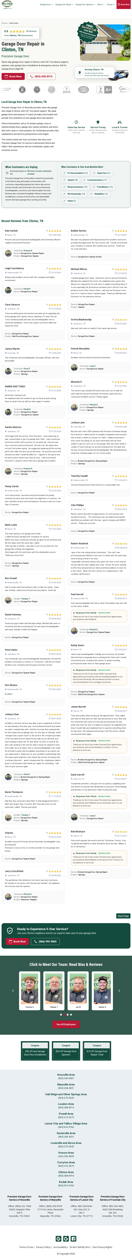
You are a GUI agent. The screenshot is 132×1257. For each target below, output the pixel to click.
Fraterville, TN (13, 353)
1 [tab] (61, 1014)
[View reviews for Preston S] (8, 253)
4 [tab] (71, 1014)
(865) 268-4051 (66, 1088)
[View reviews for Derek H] (8, 290)
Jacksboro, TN (13, 309)
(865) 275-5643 (66, 1097)
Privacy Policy (43, 1247)
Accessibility (60, 1247)
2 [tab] (64, 1014)
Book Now (15, 76)
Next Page (123, 915)
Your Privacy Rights (102, 1247)
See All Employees (66, 1024)
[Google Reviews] (95, 89)
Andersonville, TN (14, 273)
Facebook (73, 1239)
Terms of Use (26, 1247)
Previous (13, 991)
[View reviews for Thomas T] (8, 600)
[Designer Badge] (118, 89)
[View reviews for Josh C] (74, 367)
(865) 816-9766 (66, 1127)
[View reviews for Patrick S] (8, 897)
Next (119, 991)
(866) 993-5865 (47, 941)
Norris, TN (11, 235)
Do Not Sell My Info (79, 1247)
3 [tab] (67, 1014)
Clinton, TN (77, 711)
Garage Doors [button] (46, 4)
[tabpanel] (30, 990)
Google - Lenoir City (66, 1239)
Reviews (5, 23)
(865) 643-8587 (66, 1078)
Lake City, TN (78, 779)
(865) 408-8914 (43, 76)
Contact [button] (110, 4)
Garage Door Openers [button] (85, 4)
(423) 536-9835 (66, 1156)
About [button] (100, 4)
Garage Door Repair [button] (63, 4)
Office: (19, 1206)
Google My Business (58, 1239)
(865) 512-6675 (66, 1117)
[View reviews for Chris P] (8, 371)
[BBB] (73, 89)
